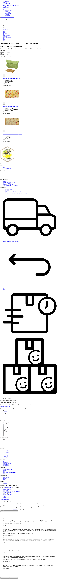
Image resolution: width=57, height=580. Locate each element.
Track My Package (6, 464)
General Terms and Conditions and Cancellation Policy (12, 491)
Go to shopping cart (6, 3)
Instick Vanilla (5, 192)
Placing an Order (6, 451)
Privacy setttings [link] (5, 493)
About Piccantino (6, 477)
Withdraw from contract (4, 499)
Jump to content (5, 2)
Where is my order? (8, 10)
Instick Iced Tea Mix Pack (7, 189)
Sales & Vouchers (6, 455)
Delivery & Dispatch (6, 453)
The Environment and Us (7, 469)
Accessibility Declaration (7, 492)
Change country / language (12, 485)
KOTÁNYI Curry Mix (7, 183)
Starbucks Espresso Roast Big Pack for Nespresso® (12, 191)
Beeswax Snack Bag (11, 78)
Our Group (5, 478)
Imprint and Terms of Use (7, 489)
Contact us (7, 14)
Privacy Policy (5, 490)
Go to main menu (6, 1)
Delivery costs (7, 12)
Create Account (5, 462)
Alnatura (4, 181)
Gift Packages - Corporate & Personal (9, 472)
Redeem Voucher (6, 465)
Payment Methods (6, 452)
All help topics (7, 15)
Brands (4, 167)
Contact (4, 479)
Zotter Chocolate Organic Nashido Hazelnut (10, 185)
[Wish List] (3, 26)
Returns (6, 11)
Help (3, 9)
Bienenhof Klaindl (8, 168)
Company (4, 496)
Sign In (4, 461)
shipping (6, 7)
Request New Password (7, 463)
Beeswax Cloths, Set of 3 (12, 134)
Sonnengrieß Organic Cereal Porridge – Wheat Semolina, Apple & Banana (16, 193)
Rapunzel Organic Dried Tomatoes (9, 182)
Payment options (8, 13)
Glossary (4, 470)
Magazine (4, 471)
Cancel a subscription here (7, 494)
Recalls (4, 473)
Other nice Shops (6, 497)
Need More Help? (6, 456)
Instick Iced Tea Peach (7, 190)
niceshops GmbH (8, 487)
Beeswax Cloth (10, 106)
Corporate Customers (6, 457)
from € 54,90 (11, 5)
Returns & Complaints (7, 454)
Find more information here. (5, 406)
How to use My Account (7, 450)
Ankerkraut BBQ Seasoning (8, 184)
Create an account (6, 24)
